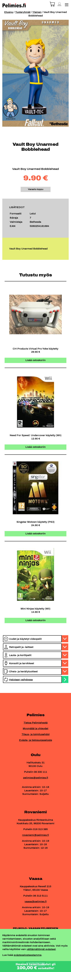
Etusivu (8, 12)
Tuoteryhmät (22, 12)
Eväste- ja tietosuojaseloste (35, 740)
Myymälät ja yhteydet (35, 728)
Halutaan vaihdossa (21, 679)
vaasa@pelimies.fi (36, 901)
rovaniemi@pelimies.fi (35, 835)
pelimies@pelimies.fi (35, 778)
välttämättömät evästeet (41, 949)
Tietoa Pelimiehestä (36, 723)
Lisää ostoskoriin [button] (35, 360)
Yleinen (36, 12)
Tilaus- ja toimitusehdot (36, 734)
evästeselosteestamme (27, 955)
